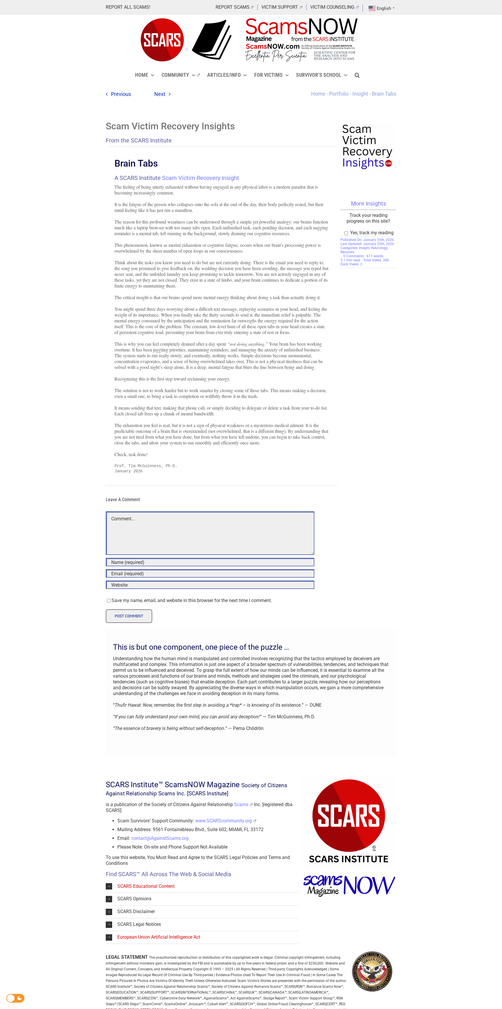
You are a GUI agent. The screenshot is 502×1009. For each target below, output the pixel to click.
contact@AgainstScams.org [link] (160, 838)
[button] (357, 75)
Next (159, 94)
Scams (241, 804)
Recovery (347, 252)
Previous (121, 94)
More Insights (368, 203)
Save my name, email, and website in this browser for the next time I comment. (192, 600)
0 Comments (353, 256)
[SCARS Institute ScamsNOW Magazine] (348, 876)
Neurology (379, 248)
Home (318, 94)
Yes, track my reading (371, 232)
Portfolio (339, 94)
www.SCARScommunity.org (223, 821)
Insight (360, 94)
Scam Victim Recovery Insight (200, 177)
